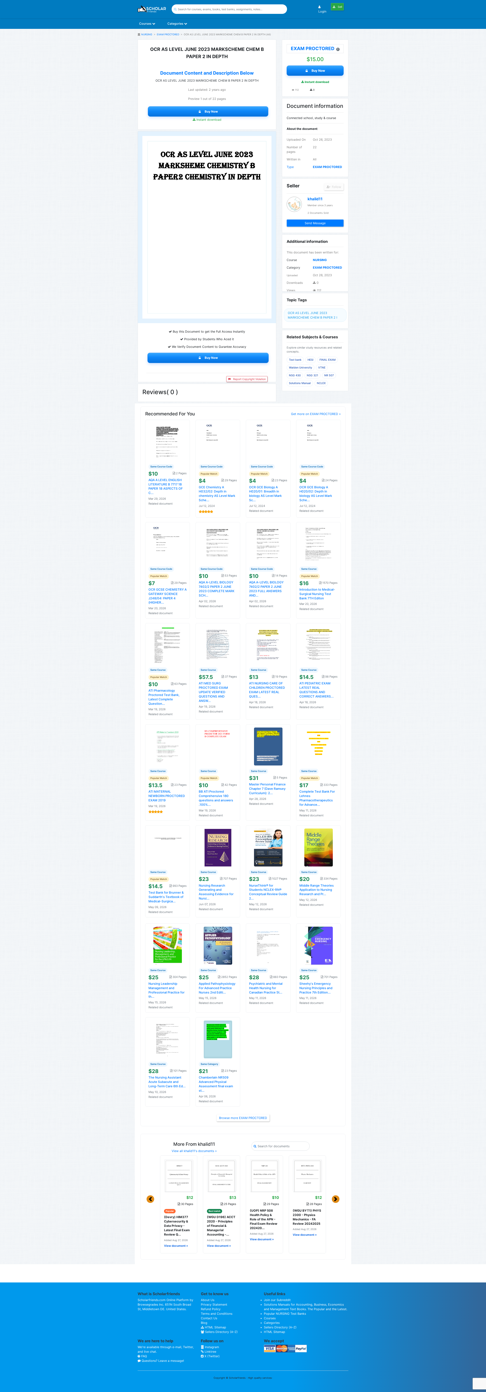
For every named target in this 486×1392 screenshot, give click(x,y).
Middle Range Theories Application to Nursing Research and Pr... (316, 890)
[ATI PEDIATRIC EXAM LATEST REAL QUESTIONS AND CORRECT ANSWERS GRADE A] (318, 645)
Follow (336, 187)
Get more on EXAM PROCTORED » (316, 414)
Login (322, 11)
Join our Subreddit (277, 1300)
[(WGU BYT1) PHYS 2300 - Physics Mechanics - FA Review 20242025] (307, 1175)
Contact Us (209, 1318)
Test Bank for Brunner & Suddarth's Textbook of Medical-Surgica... (166, 897)
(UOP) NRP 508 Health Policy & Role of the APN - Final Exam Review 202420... (263, 1219)
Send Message (315, 223)
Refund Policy (211, 1309)
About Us (207, 1300)
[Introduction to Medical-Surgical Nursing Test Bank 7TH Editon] (318, 544)
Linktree (210, 1351)
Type (290, 167)
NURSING (146, 34)
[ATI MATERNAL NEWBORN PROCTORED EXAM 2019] (167, 746)
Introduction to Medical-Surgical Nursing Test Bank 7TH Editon (317, 594)
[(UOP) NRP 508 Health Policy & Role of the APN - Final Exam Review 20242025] (264, 1175)
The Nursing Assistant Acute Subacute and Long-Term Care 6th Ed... (167, 1082)
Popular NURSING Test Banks (285, 1313)
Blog (204, 1323)
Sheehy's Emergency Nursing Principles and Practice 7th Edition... (315, 988)
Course (292, 260)
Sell (339, 6)
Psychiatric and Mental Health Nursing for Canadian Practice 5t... (265, 988)
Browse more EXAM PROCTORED (243, 1118)
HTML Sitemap (215, 1327)
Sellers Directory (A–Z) (221, 1332)
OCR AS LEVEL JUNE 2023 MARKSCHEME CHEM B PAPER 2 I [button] (312, 315)
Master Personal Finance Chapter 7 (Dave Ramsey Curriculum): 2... (267, 788)
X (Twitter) (212, 1356)
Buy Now (211, 111)
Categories (175, 23)
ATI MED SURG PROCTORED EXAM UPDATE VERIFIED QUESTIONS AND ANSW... (213, 691)
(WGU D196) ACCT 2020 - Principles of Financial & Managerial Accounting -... (221, 1226)
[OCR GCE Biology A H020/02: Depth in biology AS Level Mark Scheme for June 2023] (318, 441)
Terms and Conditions (216, 1313)
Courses (145, 23)
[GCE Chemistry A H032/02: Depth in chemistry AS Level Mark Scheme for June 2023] (218, 441)
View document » (176, 1246)
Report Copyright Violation (249, 379)
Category (293, 267)
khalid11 (315, 199)
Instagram (211, 1347)
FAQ (143, 1356)
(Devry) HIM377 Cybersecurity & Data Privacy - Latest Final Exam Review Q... (177, 1226)
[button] (150, 1199)
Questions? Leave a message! (162, 1361)
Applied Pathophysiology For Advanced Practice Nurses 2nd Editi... (217, 988)
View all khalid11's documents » (194, 1151)
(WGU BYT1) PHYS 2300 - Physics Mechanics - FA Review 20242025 (307, 1217)
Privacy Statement (214, 1304)
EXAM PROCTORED (168, 34)
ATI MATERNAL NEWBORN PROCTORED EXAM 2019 (166, 796)
